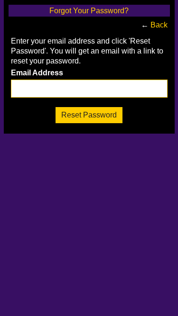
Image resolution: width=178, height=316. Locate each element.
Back (159, 25)
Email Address (37, 73)
